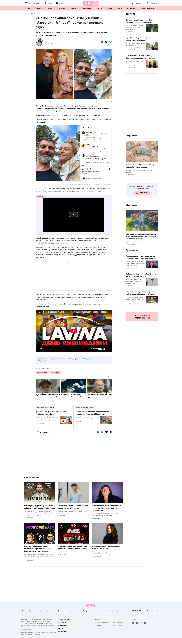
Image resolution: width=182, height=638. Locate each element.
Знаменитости (55, 373)
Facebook (93, 359)
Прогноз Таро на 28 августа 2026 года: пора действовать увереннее (141, 166)
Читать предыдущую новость (45, 408)
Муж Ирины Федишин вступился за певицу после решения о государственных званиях (140, 40)
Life (29, 8)
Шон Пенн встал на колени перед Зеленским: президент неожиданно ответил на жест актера (140, 58)
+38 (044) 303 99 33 (142, 318)
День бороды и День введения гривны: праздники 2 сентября (51, 412)
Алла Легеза (48, 40)
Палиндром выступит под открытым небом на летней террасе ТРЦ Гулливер (39, 507)
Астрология (74, 8)
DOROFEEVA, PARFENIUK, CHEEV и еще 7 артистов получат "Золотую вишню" (73, 547)
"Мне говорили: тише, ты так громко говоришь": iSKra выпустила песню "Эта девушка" (106, 508)
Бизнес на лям (62, 631)
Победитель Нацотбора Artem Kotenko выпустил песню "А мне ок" (73, 507)
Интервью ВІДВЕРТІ (64, 620)
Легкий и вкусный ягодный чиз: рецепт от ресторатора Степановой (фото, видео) (92, 412)
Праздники (87, 8)
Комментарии (44, 432)
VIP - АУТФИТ (131, 8)
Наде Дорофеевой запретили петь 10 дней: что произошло (106, 547)
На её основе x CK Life (147, 8)
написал (100, 119)
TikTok (47, 361)
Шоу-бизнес (62, 8)
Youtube (98, 359)
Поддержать (138, 3)
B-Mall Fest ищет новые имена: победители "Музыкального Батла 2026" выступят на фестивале (37, 548)
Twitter (104, 359)
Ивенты (60, 628)
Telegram (86, 359)
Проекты (38, 8)
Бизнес (50, 8)
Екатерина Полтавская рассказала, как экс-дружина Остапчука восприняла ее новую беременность (141, 236)
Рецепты (99, 8)
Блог (118, 8)
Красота (109, 8)
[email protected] (117, 623)
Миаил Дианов (46, 368)
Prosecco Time (62, 626)
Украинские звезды (42, 373)
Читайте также (41, 304)
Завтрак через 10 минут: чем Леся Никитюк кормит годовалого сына (139, 21)
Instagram (40, 361)
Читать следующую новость (85, 408)
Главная (27, 13)
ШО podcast (62, 623)
